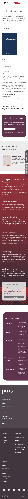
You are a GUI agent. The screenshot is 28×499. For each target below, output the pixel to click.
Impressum (3, 495)
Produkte (4, 434)
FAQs (3, 471)
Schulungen (4, 465)
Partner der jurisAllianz (6, 406)
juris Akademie (5, 442)
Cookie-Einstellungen (15, 495)
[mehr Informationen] (7, 160)
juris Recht (4, 437)
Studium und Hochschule (20, 457)
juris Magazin (4, 481)
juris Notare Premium (17, 156)
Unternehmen (18, 452)
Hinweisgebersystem (5, 496)
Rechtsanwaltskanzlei (19, 437)
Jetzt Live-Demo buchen (14, 297)
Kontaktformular (5, 421)
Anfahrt (3, 423)
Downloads (4, 473)
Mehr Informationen (10, 128)
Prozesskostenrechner (6, 476)
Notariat (17, 440)
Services (4, 462)
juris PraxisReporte (6, 478)
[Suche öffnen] (22, 3)
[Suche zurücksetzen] (20, 3)
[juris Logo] (6, 2)
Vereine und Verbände (19, 449)
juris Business (4, 440)
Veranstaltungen (5, 468)
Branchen (18, 434)
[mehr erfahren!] (6, 29)
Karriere (3, 408)
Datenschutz (10, 495)
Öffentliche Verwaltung (20, 447)
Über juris (4, 403)
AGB (6, 495)
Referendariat (18, 455)
